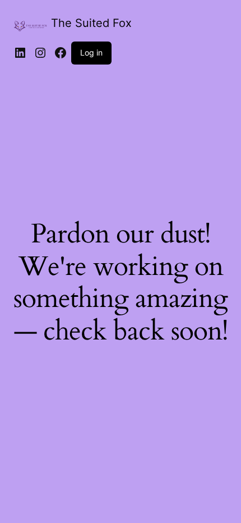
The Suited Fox (91, 23)
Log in (91, 52)
